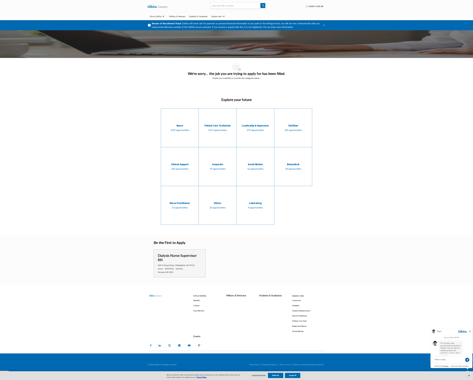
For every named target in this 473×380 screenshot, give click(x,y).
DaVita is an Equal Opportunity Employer (308, 365)
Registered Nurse (299, 326)
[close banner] (324, 25)
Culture (196, 305)
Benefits (196, 300)
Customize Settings (259, 375)
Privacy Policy (254, 365)
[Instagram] (179, 345)
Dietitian (295, 305)
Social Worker (298, 331)
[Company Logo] (157, 6)
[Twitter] (169, 345)
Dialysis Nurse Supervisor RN (177, 257)
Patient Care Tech (299, 321)
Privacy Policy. (201, 377)
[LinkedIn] (160, 345)
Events (196, 336)
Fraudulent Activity (269, 365)
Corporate (296, 300)
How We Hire (198, 311)
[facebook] (151, 345)
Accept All (292, 375)
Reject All (275, 375)
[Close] (469, 375)
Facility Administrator (301, 311)
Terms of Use (284, 365)
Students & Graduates (198, 16)
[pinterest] (199, 345)
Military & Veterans (177, 16)
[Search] (262, 5)
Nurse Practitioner (299, 316)
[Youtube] (189, 345)
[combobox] (238, 5)
